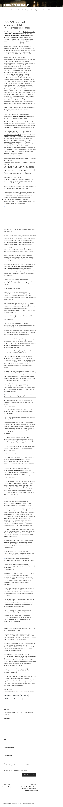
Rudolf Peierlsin (15, 151)
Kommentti (7, 718)
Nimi (5, 739)
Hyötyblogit (25, 10)
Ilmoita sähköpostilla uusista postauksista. (16, 770)
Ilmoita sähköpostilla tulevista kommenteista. (17, 765)
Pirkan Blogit (16, 5)
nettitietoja (24, 41)
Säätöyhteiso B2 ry (16, 803)
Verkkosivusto (8, 755)
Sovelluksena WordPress (27, 803)
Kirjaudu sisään (47, 10)
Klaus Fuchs (16, 147)
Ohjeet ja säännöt (14, 10)
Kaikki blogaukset (35, 10)
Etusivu (6, 10)
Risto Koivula (23, 20)
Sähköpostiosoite (9, 747)
